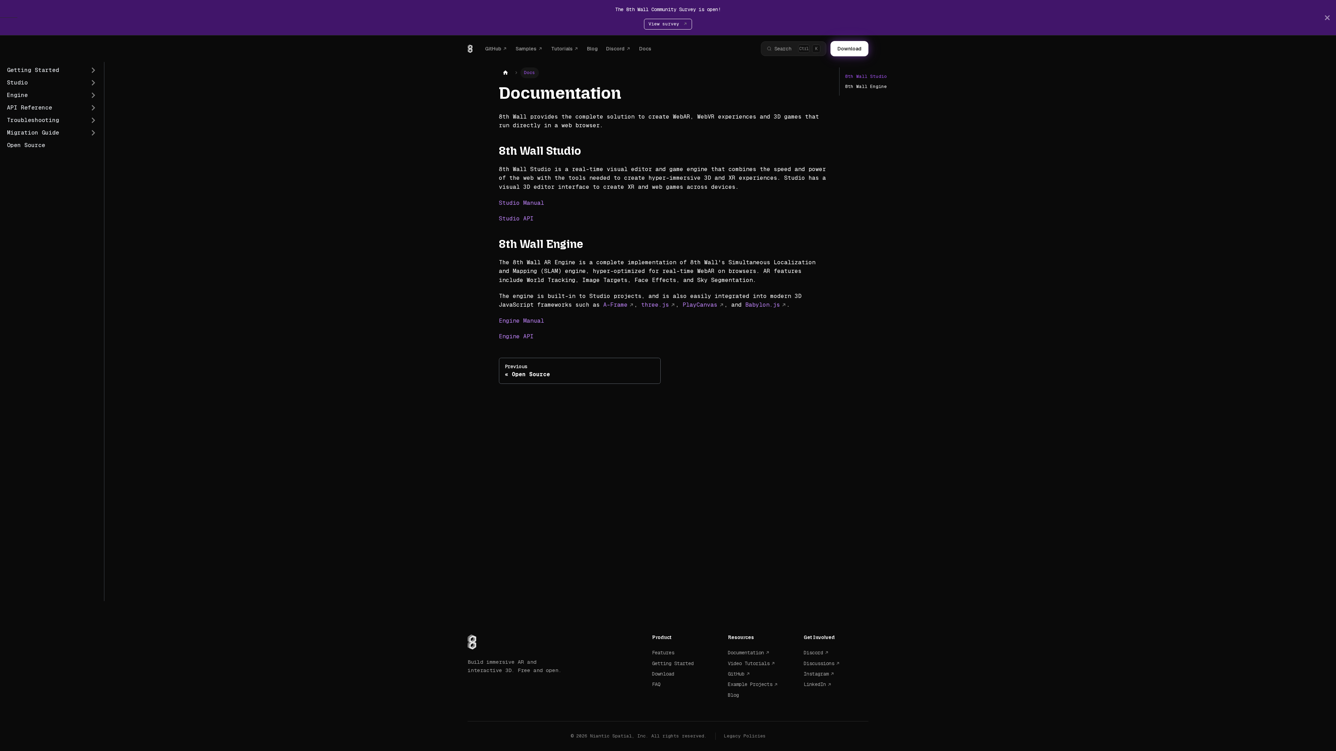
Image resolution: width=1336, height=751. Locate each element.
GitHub (493, 49)
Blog (592, 49)
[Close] (1327, 17)
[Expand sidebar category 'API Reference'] (93, 107)
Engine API (516, 336)
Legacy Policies (745, 736)
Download (849, 49)
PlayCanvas (700, 304)
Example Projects (750, 684)
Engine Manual (521, 320)
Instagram (816, 674)
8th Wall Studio (866, 76)
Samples (526, 49)
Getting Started (673, 663)
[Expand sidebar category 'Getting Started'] (93, 70)
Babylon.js (762, 304)
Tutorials (562, 49)
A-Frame (615, 304)
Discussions (819, 663)
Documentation (746, 652)
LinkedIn (815, 684)
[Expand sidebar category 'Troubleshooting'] (93, 120)
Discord (615, 49)
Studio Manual (521, 203)
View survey (665, 24)
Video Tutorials (749, 663)
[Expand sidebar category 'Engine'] (93, 95)
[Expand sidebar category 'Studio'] (93, 82)
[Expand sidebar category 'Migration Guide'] (93, 132)
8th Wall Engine (866, 86)
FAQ (656, 684)
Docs (645, 49)
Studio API (516, 218)
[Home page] (505, 72)
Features (663, 652)
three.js (655, 304)
